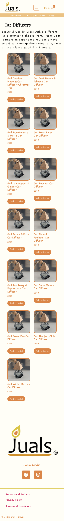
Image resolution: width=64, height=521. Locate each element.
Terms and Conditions (18, 506)
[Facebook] (26, 475)
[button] (36, 7)
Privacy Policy (14, 500)
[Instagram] (38, 475)
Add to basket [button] (16, 99)
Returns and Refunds (18, 494)
